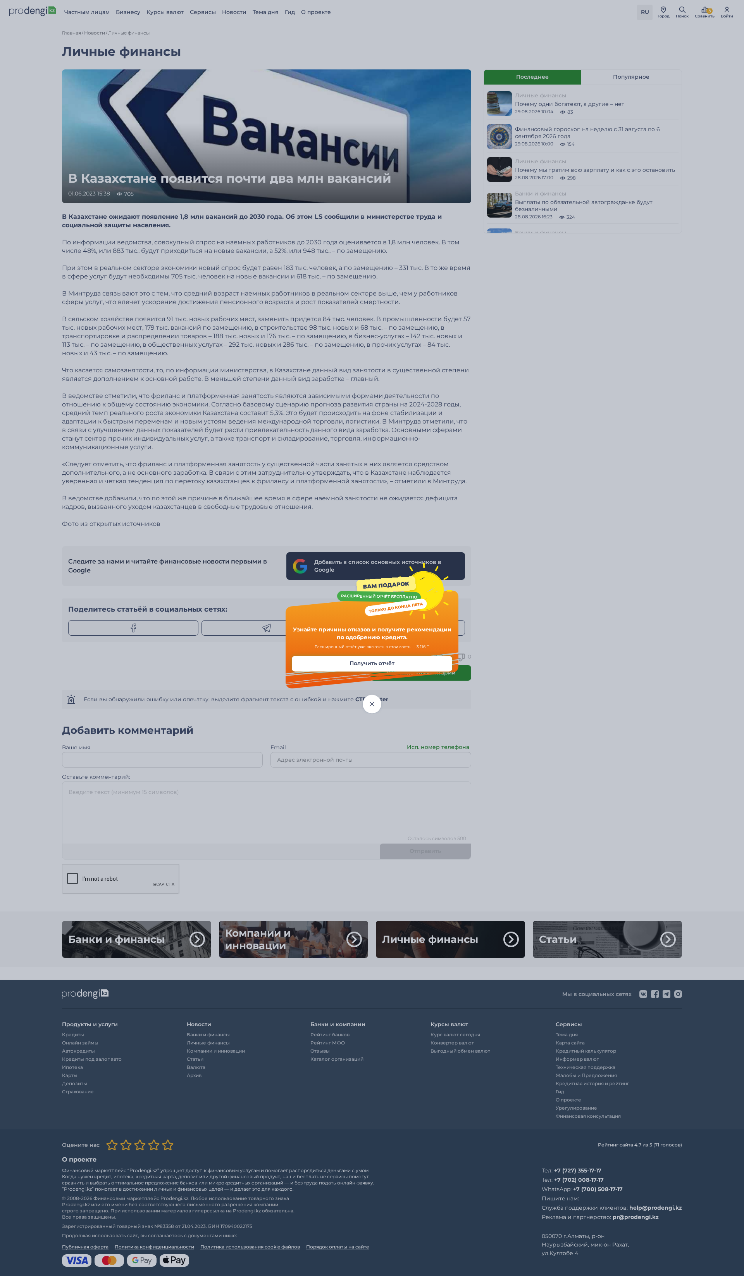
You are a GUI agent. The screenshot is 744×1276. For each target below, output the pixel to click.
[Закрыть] (372, 704)
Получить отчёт (372, 663)
